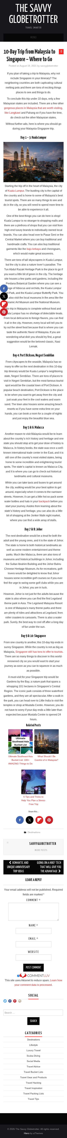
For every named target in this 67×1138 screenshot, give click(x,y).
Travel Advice (33, 1066)
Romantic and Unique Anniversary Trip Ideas (18, 867)
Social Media (33, 1061)
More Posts (41, 850)
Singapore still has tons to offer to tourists (39, 651)
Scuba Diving (33, 1055)
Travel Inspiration (33, 1088)
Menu (33, 37)
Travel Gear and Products (33, 1077)
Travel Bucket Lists (33, 1072)
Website (33, 952)
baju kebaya (34, 249)
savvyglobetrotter (49, 65)
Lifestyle (33, 1045)
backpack (44, 501)
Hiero (26, 1133)
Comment (33, 900)
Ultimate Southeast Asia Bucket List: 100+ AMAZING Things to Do (20, 760)
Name (33, 925)
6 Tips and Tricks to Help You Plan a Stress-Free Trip (33, 800)
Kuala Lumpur (16, 190)
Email (33, 938)
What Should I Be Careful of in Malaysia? (46, 758)
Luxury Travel (33, 1050)
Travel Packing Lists (33, 1093)
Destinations (34, 832)
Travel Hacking (33, 1082)
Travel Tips (33, 1099)
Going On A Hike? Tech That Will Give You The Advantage (49, 867)
